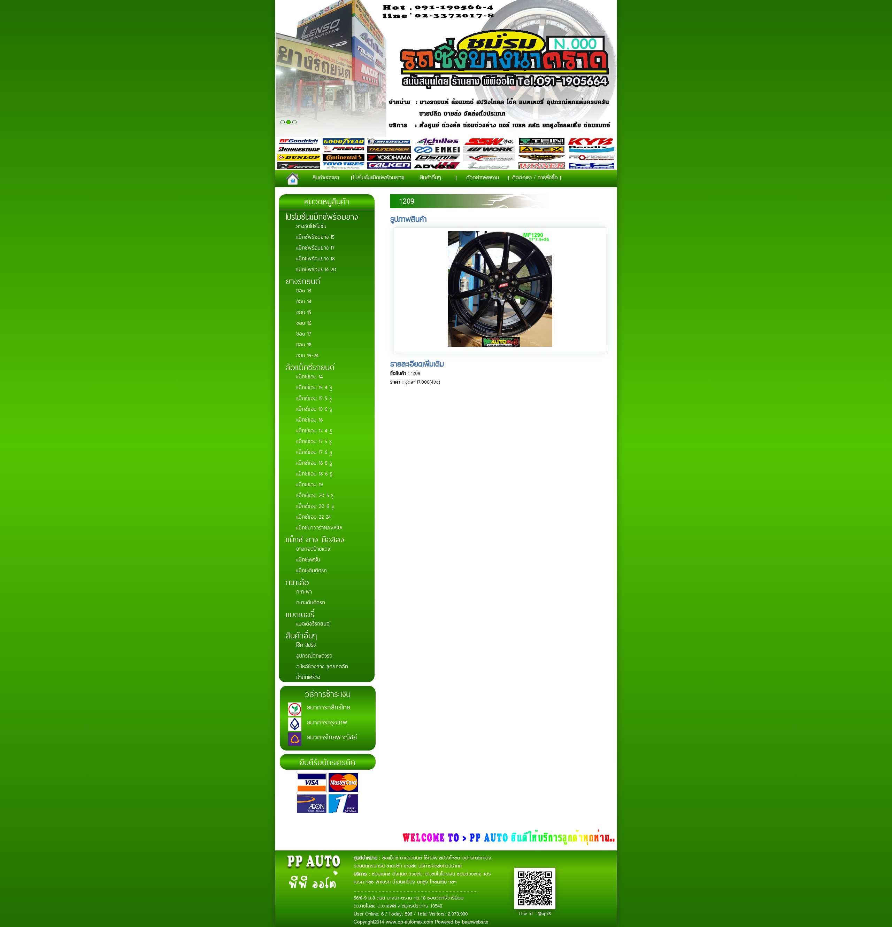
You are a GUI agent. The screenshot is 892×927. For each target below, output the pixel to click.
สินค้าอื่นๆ (430, 177)
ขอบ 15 (303, 312)
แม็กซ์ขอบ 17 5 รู (314, 441)
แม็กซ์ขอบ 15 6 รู (314, 408)
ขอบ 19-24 (307, 355)
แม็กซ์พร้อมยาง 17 (315, 247)
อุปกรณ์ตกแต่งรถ (314, 655)
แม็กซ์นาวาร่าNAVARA (319, 527)
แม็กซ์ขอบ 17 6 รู (314, 452)
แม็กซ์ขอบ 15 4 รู (314, 387)
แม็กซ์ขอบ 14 (309, 376)
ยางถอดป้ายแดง (313, 548)
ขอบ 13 (303, 290)
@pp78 (544, 913)
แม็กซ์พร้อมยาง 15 (315, 237)
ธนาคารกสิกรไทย (328, 707)
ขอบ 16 (304, 323)
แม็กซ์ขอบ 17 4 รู (314, 430)
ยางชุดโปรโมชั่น (311, 226)
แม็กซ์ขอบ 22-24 (313, 516)
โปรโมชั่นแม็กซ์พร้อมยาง (378, 177)
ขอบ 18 (304, 344)
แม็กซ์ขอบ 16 (309, 419)
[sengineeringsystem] (500, 344)
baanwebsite (475, 922)
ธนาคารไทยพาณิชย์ (332, 736)
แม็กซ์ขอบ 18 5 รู (314, 462)
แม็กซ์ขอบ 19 (309, 484)
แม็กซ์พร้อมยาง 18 (315, 258)
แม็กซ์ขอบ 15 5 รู (314, 398)
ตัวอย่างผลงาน (482, 177)
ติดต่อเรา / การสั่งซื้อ (535, 177)
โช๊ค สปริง (306, 645)
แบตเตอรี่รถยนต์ (313, 623)
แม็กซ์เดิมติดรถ (311, 570)
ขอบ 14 (304, 301)
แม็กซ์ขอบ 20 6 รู (315, 506)
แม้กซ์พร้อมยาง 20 (316, 269)
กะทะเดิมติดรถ (310, 602)
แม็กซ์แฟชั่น (308, 559)
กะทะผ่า (304, 591)
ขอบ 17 (303, 333)
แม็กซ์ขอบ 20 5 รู (314, 495)
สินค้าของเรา (326, 177)
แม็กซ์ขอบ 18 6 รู (314, 473)
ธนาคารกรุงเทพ (327, 721)
